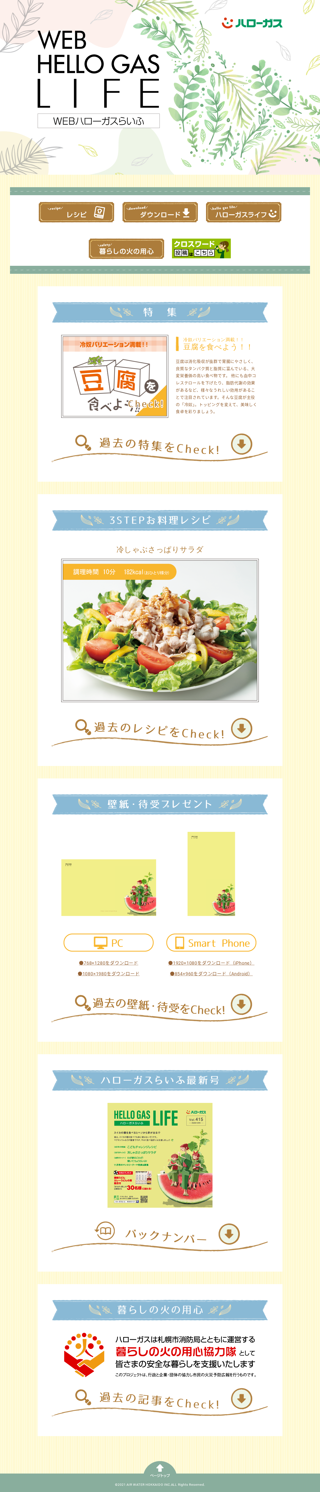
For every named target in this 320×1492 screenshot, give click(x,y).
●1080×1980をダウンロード (109, 973)
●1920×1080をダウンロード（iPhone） (211, 963)
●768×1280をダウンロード (108, 963)
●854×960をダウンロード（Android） (211, 973)
